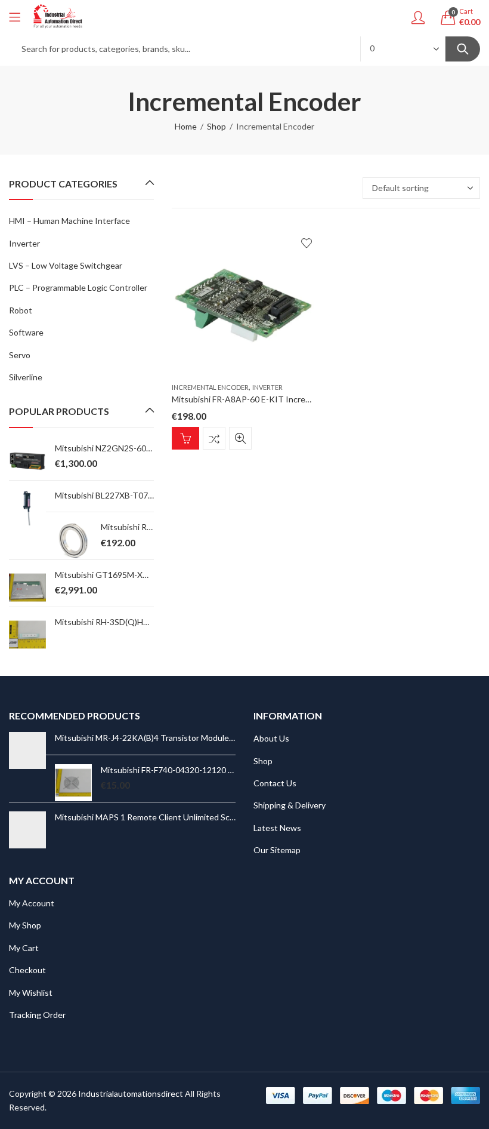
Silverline (25, 377)
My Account (31, 903)
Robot (20, 310)
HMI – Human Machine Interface (69, 221)
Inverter (267, 387)
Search (462, 48)
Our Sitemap (277, 850)
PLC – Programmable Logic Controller (78, 287)
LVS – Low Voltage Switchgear (65, 265)
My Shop (25, 925)
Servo (19, 355)
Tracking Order (37, 1015)
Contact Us (274, 783)
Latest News (277, 828)
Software (26, 332)
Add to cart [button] (185, 438)
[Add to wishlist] (306, 243)
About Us (271, 738)
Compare (214, 438)
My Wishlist (30, 993)
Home (186, 126)
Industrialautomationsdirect (130, 1093)
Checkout (27, 970)
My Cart (24, 948)
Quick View (240, 438)
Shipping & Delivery (289, 805)
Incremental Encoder (210, 387)
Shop (216, 126)
